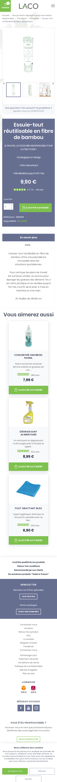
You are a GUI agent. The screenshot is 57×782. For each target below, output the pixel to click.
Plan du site (28, 673)
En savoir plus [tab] (28, 237)
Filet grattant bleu (28, 508)
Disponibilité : (10, 221)
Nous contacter (28, 739)
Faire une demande (28, 611)
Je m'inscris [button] (28, 596)
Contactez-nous (28, 624)
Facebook (29, 646)
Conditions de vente (28, 662)
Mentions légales (28, 669)
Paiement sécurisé (28, 658)
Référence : (9, 217)
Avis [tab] (28, 245)
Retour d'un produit (28, 631)
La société (28, 639)
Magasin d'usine (28, 642)
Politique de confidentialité (28, 666)
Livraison (28, 628)
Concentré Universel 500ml (28, 356)
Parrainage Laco (28, 655)
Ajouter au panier (37, 207)
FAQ (29, 635)
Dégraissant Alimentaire (28, 433)
